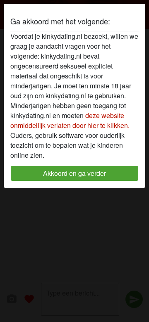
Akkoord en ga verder (74, 173)
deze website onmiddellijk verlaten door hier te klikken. (70, 120)
